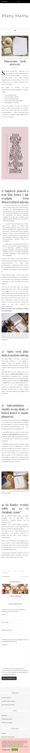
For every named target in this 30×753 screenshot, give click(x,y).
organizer (15, 570)
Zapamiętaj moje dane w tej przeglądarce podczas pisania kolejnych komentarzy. (15, 640)
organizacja (10, 58)
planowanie (19, 58)
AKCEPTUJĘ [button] (15, 749)
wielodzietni (5, 573)
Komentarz (5, 644)
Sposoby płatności (6, 697)
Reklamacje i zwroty (7, 722)
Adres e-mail (5, 622)
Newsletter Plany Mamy (8, 737)
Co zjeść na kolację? (15, 596)
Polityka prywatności (7, 719)
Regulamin (4, 715)
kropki (4, 570)
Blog (3, 58)
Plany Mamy (6, 576)
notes (9, 570)
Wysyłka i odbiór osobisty (8, 701)
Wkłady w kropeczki (7, 491)
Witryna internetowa (7, 630)
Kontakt (4, 733)
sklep (26, 58)
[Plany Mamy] (15, 15)
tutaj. (16, 361)
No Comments (24, 576)
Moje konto (5, 1)
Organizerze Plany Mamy (10, 385)
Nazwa (4, 614)
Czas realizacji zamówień (8, 704)
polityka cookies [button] (6, 749)
